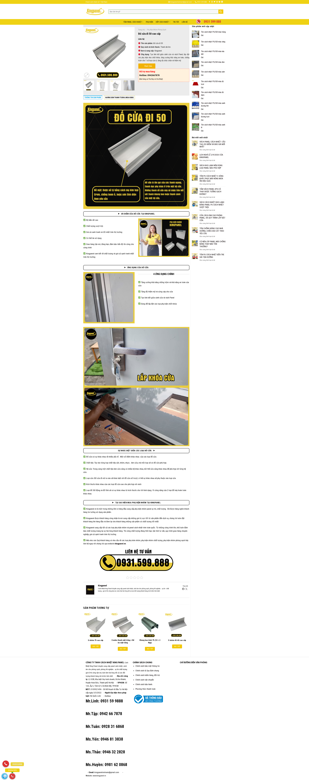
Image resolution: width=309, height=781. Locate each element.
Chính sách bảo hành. (144, 684)
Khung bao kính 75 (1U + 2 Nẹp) (150, 641)
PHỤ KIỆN (149, 22)
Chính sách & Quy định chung (147, 670)
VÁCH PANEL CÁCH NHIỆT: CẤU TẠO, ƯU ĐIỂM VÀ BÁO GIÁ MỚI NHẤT (212, 144)
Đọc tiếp (96, 646)
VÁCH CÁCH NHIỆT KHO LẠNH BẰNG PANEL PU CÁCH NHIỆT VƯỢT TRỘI (212, 204)
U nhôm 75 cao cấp (95, 640)
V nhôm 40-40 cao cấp (177, 640)
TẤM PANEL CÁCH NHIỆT (132, 22)
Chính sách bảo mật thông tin (147, 666)
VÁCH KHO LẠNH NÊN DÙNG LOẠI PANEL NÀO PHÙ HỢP (211, 166)
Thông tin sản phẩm (93, 97)
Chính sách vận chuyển (144, 680)
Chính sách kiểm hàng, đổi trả (147, 675)
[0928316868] (5, 763)
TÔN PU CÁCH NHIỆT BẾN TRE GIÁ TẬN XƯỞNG (212, 255)
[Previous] (87, 53)
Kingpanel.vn (91, 509)
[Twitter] (186, 588)
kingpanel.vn (120, 543)
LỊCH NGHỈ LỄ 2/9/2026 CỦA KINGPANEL (211, 156)
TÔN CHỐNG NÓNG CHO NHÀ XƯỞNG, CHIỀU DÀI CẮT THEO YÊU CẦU (212, 231)
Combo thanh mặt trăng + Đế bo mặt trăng (123, 641)
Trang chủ (141, 30)
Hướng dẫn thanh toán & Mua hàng (119, 97)
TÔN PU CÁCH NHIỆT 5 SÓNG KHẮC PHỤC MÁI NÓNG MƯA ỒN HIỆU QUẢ (211, 178)
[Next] (130, 53)
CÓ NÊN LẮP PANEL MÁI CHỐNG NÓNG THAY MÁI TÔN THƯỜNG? (213, 244)
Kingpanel (102, 585)
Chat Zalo (148, 66)
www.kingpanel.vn (99, 776)
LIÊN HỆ (185, 22)
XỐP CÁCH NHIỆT (162, 22)
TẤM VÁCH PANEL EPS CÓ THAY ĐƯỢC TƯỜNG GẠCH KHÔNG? (210, 191)
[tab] (92, 98)
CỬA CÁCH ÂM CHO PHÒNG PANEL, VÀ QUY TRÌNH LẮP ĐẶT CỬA (212, 217)
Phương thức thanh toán (145, 689)
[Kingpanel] (90, 590)
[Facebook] (183, 588)
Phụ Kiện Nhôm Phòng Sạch (156, 30)
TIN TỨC (176, 22)
